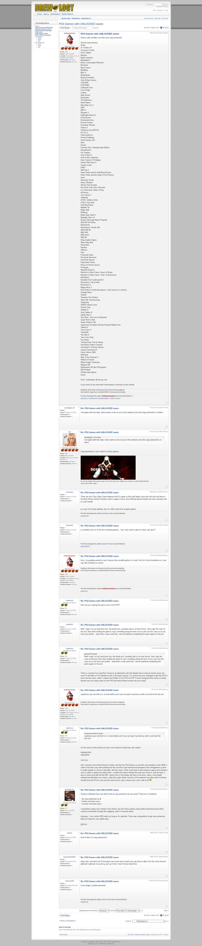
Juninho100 (92, 398)
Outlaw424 (85, 516)
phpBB (91, 941)
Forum (39, 14)
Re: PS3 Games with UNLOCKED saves (100, 408)
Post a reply (63, 27)
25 (72, 614)
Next (165, 910)
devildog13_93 (69, 408)
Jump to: (128, 921)
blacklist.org (110, 943)
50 (70, 59)
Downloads (55, 14)
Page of (155, 27)
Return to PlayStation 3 (68, 921)
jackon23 (84, 398)
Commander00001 (69, 857)
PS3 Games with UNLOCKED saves (81, 23)
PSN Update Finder (41, 33)
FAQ (154, 10)
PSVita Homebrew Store (43, 29)
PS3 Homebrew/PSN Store (44, 27)
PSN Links (38, 32)
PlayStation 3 (86, 18)
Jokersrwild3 (69, 881)
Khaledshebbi (103, 398)
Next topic (157, 18)
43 (72, 62)
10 (70, 461)
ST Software (100, 943)
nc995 (111, 398)
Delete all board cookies (142, 934)
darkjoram (84, 902)
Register (160, 10)
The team (131, 934)
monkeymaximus (69, 33)
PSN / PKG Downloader (43, 35)
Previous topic (148, 18)
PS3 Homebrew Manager (43, 30)
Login (166, 10)
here (86, 760)
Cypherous (69, 600)
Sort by (112, 910)
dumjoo (69, 833)
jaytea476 (69, 525)
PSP (39, 38)
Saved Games (67, 14)
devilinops (69, 492)
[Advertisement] (46, 91)
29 (72, 463)
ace (69, 432)
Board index (66, 18)
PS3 (39, 39)
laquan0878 (85, 546)
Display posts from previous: (89, 910)
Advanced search (162, 6)
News (46, 14)
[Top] (166, 403)
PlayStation (76, 18)
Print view (165, 18)
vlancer (117, 398)
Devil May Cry (69, 789)
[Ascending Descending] (135, 910)
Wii (39, 41)
